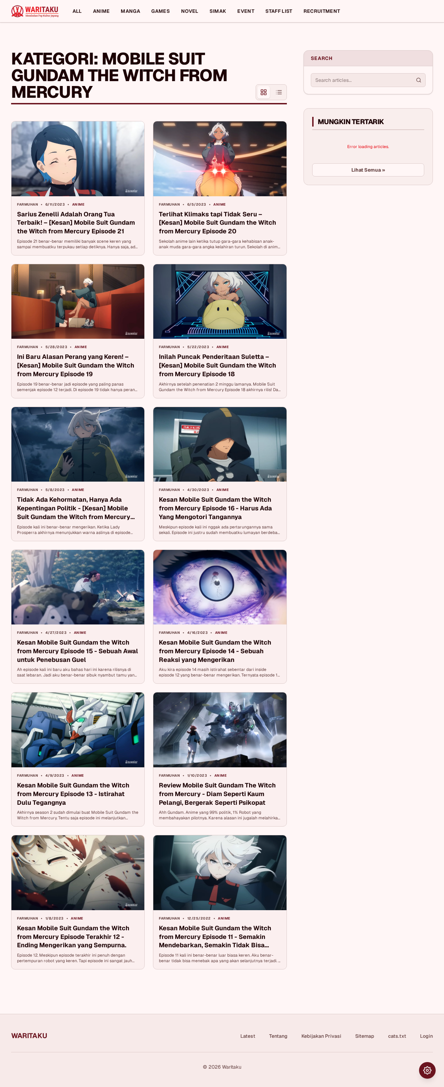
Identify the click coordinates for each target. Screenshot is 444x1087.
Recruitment (322, 11)
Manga (130, 11)
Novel (189, 11)
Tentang (278, 1036)
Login (426, 1036)
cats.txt (397, 1036)
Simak (218, 11)
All (77, 11)
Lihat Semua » (368, 170)
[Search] (419, 80)
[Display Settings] (427, 1070)
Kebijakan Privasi (321, 1036)
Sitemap (364, 1036)
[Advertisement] (356, 242)
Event (245, 11)
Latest (247, 1036)
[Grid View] (263, 92)
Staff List (278, 11)
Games (160, 11)
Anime (101, 11)
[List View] (279, 92)
